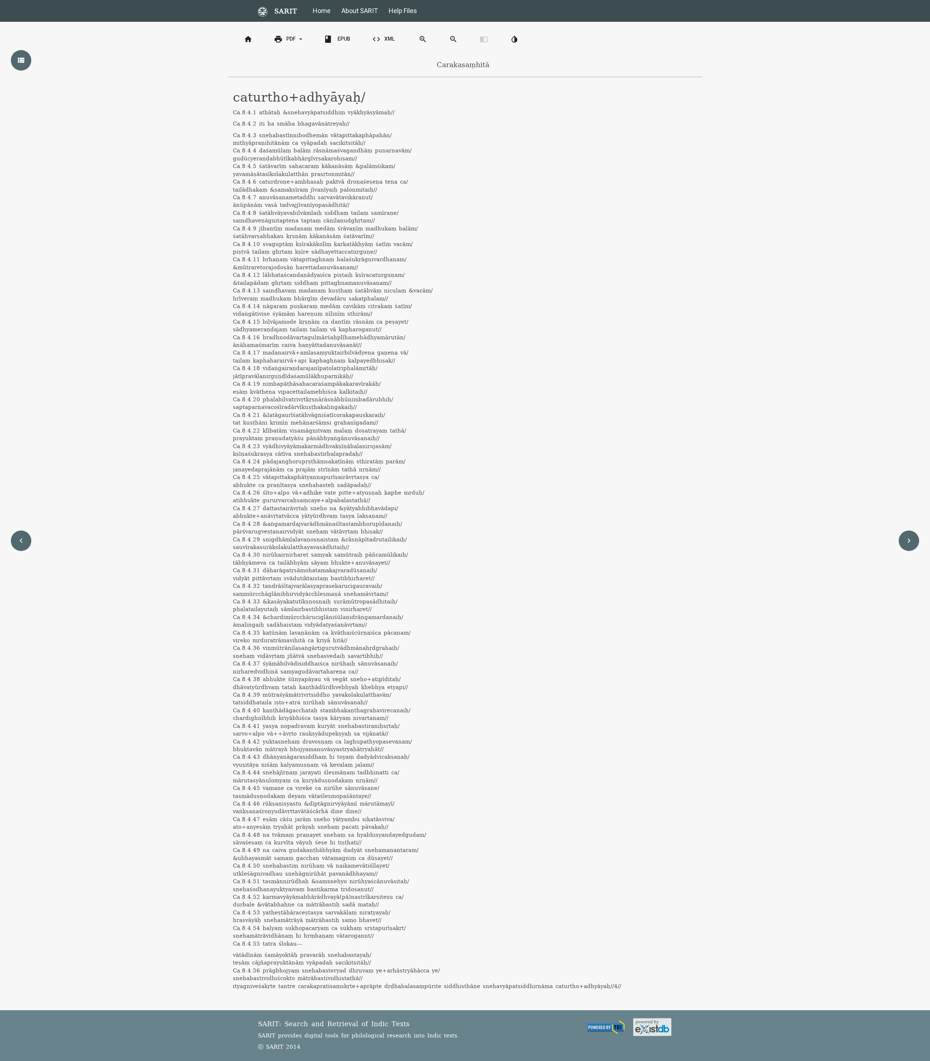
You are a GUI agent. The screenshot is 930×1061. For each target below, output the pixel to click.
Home (322, 11)
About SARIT (359, 11)
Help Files (403, 11)
